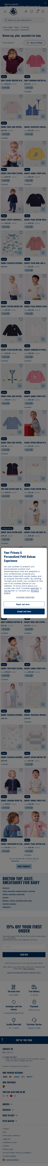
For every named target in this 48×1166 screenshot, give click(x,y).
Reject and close (23, 604)
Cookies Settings (25, 597)
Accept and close (24, 611)
